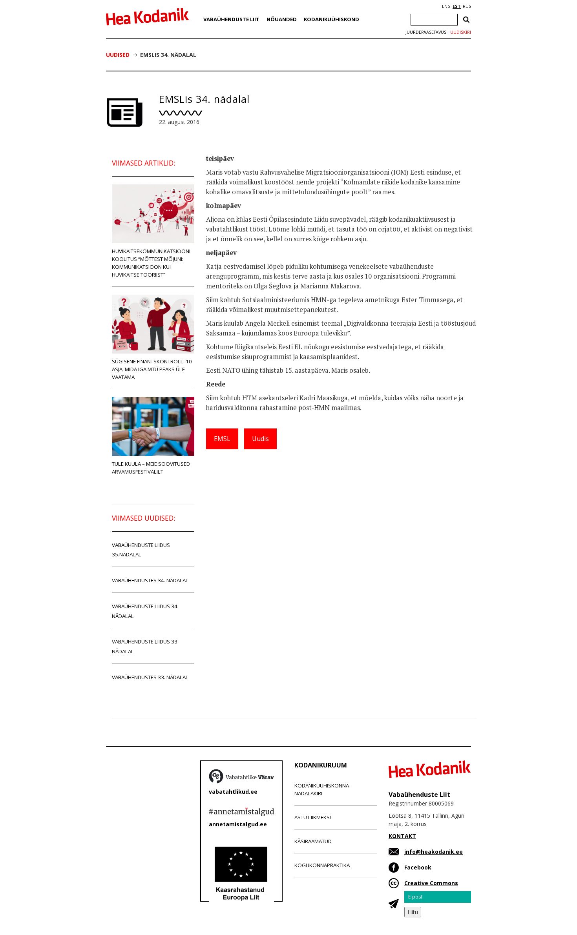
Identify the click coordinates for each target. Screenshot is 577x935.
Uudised (118, 54)
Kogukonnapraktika (322, 865)
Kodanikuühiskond (331, 19)
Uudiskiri (460, 32)
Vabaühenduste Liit (231, 19)
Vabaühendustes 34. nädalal (150, 580)
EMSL (222, 438)
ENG (446, 6)
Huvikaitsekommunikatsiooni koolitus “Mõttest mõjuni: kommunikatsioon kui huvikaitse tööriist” (151, 263)
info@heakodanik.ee (433, 851)
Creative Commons (431, 883)
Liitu (412, 912)
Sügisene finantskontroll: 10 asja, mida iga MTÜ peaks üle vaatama (152, 369)
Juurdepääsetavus (425, 32)
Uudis (260, 438)
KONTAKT (402, 836)
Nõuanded (282, 19)
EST (457, 6)
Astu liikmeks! (312, 817)
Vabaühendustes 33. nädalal (150, 677)
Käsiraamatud (313, 841)
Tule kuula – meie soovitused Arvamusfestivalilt (151, 467)
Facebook (417, 867)
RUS (467, 6)
